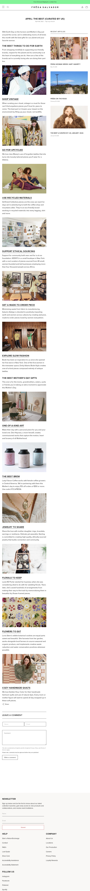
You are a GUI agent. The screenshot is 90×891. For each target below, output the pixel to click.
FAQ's (4, 847)
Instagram (5, 876)
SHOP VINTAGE (10, 99)
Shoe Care (6, 856)
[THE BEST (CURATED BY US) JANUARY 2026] (69, 117)
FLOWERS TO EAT (11, 631)
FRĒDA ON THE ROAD (58, 99)
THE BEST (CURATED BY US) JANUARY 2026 (66, 133)
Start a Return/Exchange (10, 838)
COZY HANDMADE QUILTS (16, 687)
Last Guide (6, 851)
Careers (49, 851)
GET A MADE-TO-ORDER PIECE (18, 305)
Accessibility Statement (10, 865)
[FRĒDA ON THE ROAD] (69, 82)
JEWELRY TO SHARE (13, 527)
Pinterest (5, 885)
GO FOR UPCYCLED (12, 149)
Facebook (5, 881)
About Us (49, 838)
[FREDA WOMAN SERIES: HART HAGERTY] (69, 48)
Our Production (51, 847)
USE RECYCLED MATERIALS (17, 197)
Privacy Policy (34, 748)
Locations (49, 843)
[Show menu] (3, 7)
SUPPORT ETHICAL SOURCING (18, 251)
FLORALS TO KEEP (12, 577)
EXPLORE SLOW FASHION (15, 355)
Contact (5, 843)
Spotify (4, 889)
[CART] (86, 7)
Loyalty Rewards (52, 860)
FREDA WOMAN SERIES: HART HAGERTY (65, 64)
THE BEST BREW (11, 476)
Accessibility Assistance (10, 860)
